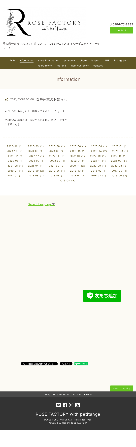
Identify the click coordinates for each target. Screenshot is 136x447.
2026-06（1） (15, 146)
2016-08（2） (36, 175)
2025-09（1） (36, 146)
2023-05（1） (78, 151)
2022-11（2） (57, 156)
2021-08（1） (15, 165)
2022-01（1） (78, 160)
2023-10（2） (15, 151)
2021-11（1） (99, 160)
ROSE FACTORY (60, 419)
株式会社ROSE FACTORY (75, 423)
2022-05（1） (16, 160)
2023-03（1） (120, 151)
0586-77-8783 (123, 24)
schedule (69, 60)
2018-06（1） (57, 170)
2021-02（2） (57, 165)
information (27, 60)
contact (121, 30)
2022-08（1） (119, 156)
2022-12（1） (37, 156)
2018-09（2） (36, 170)
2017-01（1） (16, 175)
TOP (12, 60)
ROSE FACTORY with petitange (68, 414)
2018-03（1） (78, 170)
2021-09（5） (119, 160)
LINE (107, 60)
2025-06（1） (78, 146)
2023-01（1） (16, 156)
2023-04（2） (99, 151)
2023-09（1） (36, 151)
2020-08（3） (120, 165)
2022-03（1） (37, 160)
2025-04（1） (99, 146)
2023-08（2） (57, 151)
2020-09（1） (98, 165)
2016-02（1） (78, 175)
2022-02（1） (58, 160)
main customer (80, 65)
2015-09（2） (119, 175)
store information (48, 60)
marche (61, 65)
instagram (120, 60)
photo (83, 60)
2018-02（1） (99, 170)
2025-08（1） (57, 146)
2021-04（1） (36, 165)
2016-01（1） (99, 175)
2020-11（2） (78, 165)
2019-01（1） (16, 170)
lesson (95, 60)
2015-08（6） (68, 180)
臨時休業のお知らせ (51, 99)
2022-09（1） (98, 156)
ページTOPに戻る (122, 388)
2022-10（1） (78, 156)
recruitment (45, 65)
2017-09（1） (120, 170)
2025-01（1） (120, 146)
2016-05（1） (57, 175)
